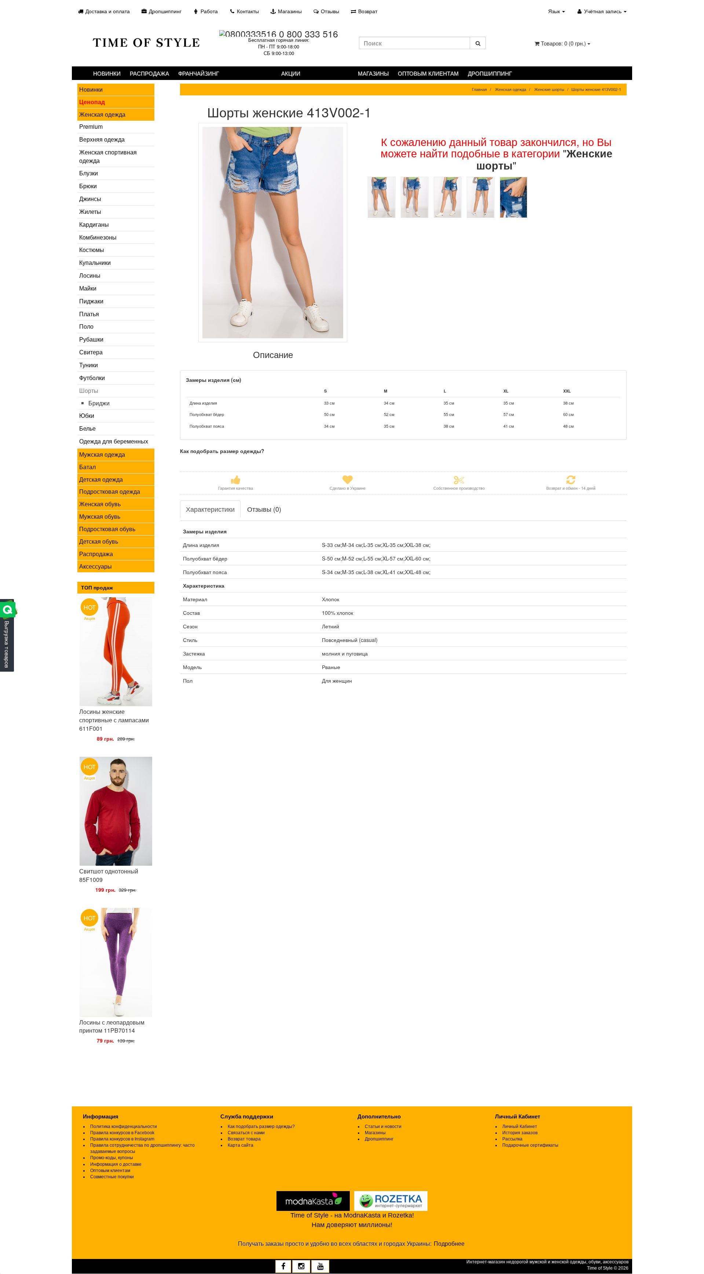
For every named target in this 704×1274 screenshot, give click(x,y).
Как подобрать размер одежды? (261, 1126)
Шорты (88, 390)
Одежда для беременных (113, 441)
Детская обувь (98, 541)
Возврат (367, 11)
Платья (89, 314)
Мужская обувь (99, 516)
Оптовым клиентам (428, 73)
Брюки (88, 186)
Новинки (107, 73)
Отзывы (329, 11)
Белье (87, 428)
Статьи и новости (383, 1126)
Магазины (289, 11)
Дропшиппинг (164, 11)
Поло (86, 326)
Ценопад (92, 102)
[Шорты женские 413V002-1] (273, 232)
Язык (554, 11)
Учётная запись (603, 11)
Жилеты (90, 211)
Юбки (86, 415)
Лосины (89, 275)
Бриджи (99, 403)
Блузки (88, 173)
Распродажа (149, 73)
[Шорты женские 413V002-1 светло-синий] (381, 197)
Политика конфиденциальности (123, 1126)
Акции (290, 73)
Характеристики (210, 509)
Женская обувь (100, 504)
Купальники (95, 262)
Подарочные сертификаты (530, 1145)
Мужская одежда (102, 454)
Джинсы (90, 198)
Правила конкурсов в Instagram (122, 1139)
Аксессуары (95, 566)
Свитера (91, 352)
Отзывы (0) (264, 509)
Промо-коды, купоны (111, 1157)
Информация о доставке (116, 1164)
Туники (88, 365)
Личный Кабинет (519, 1126)
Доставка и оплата (107, 11)
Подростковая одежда (109, 491)
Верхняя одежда (102, 139)
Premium (91, 126)
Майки (87, 288)
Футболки (92, 377)
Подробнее (449, 1244)
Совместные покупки (112, 1176)
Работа (208, 11)
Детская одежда (101, 479)
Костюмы (91, 249)
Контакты (247, 11)
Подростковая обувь (107, 529)
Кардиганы (94, 224)
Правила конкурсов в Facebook (122, 1132)
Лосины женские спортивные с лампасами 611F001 (114, 720)
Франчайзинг (198, 73)
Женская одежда (102, 114)
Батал (87, 467)
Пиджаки (91, 301)
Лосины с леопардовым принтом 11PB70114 (111, 1026)
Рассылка (512, 1139)
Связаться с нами (246, 1132)
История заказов (520, 1132)
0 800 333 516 (308, 33)
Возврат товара (244, 1139)
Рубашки (91, 339)
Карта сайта (240, 1145)
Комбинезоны (98, 237)
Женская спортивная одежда (108, 156)
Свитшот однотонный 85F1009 (108, 875)
